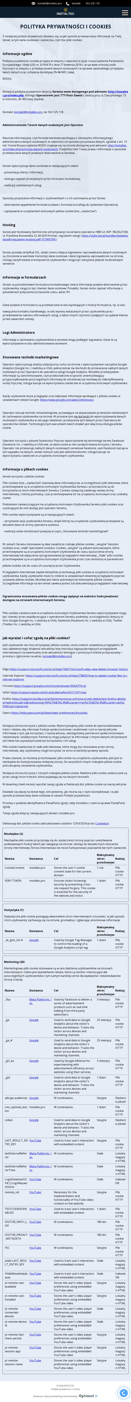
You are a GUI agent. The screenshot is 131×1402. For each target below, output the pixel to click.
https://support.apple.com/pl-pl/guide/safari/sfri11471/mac (48, 692)
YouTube (35, 1140)
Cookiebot (102, 823)
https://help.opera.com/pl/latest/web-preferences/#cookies (49, 713)
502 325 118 (92, 3)
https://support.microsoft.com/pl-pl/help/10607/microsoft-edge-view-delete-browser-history (69, 669)
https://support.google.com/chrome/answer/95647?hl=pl (49, 686)
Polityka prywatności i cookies (65, 1389)
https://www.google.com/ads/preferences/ (67, 400)
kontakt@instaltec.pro (50, 3)
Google (34, 940)
